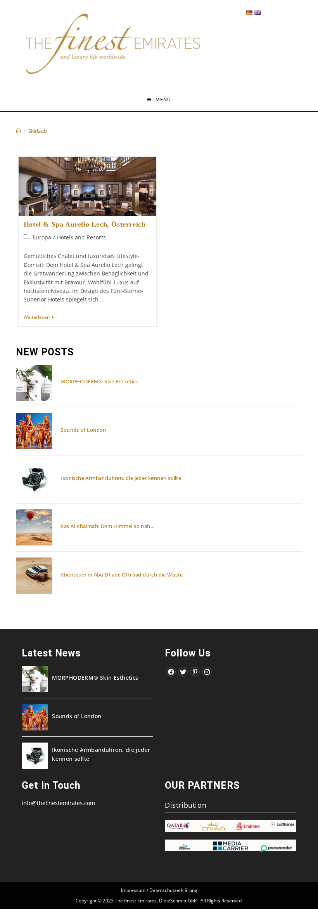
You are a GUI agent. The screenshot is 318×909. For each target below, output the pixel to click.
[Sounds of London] (34, 431)
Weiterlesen (39, 318)
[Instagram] (207, 672)
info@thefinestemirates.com (58, 803)
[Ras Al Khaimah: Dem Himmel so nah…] (34, 527)
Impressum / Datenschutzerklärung (159, 890)
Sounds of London (83, 429)
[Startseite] (18, 130)
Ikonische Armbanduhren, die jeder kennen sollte (120, 477)
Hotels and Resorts (81, 237)
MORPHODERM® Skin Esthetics (99, 381)
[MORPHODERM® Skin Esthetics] (34, 383)
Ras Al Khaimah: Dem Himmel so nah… (107, 526)
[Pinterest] (195, 672)
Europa (42, 237)
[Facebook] (171, 672)
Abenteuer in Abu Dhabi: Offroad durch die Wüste (121, 574)
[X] (183, 672)
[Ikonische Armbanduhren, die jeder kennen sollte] (34, 479)
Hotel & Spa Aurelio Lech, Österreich (85, 224)
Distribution (185, 805)
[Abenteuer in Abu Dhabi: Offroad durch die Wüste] (34, 576)
